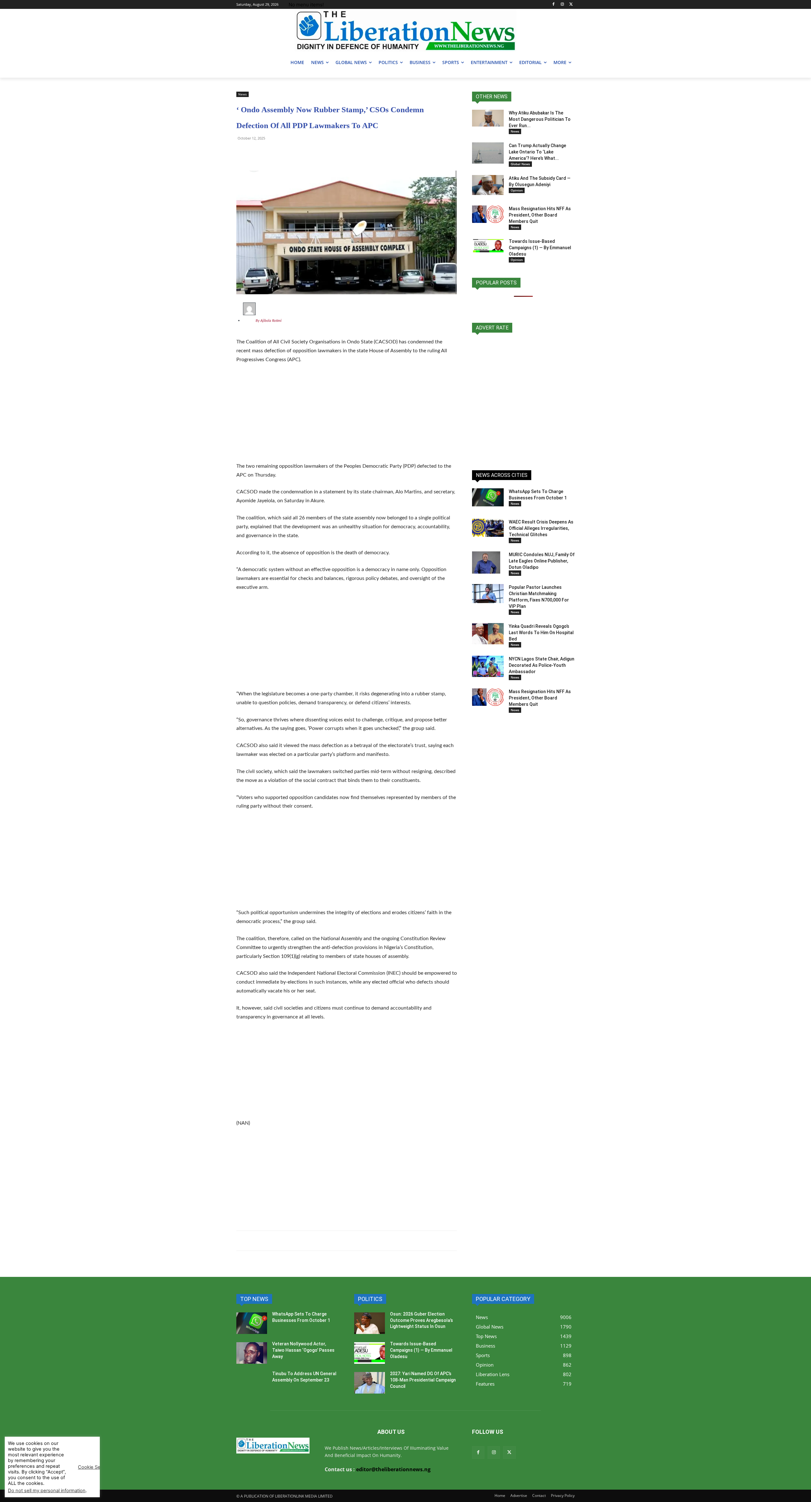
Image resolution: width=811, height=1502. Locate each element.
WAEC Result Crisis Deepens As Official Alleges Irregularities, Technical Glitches (541, 528)
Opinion (517, 190)
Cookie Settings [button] (95, 1467)
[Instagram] (562, 4)
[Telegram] (257, 152)
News (242, 94)
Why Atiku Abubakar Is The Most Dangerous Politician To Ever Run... (540, 119)
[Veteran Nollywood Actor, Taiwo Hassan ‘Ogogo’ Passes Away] (251, 1353)
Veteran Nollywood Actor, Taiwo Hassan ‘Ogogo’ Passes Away (303, 1350)
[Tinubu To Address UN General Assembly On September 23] (251, 1383)
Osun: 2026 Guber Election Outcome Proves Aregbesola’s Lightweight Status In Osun (421, 1320)
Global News (520, 164)
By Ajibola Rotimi (269, 320)
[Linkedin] (315, 152)
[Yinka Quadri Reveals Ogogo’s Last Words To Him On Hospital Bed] (488, 633)
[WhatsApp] (242, 152)
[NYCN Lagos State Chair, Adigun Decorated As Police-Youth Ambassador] (488, 666)
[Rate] (523, 398)
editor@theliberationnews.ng (393, 1469)
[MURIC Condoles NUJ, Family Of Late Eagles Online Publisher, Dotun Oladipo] (486, 562)
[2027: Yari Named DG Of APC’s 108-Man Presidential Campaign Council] (369, 1383)
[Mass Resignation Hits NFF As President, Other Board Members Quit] (488, 214)
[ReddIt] (301, 152)
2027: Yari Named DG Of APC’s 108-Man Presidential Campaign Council (423, 1379)
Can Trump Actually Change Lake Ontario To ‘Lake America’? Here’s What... (537, 152)
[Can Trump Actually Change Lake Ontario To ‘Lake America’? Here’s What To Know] (488, 153)
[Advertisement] (346, 417)
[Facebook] (553, 4)
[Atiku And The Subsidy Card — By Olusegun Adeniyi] (488, 185)
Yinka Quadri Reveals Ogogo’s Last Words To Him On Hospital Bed (541, 632)
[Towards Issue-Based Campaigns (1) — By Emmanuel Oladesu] (488, 245)
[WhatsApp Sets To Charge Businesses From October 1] (488, 497)
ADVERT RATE (492, 328)
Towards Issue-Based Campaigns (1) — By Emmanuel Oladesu (540, 248)
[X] (571, 4)
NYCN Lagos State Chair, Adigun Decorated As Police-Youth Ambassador (541, 665)
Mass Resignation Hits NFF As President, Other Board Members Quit (540, 215)
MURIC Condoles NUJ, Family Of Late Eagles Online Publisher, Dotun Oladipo (542, 561)
